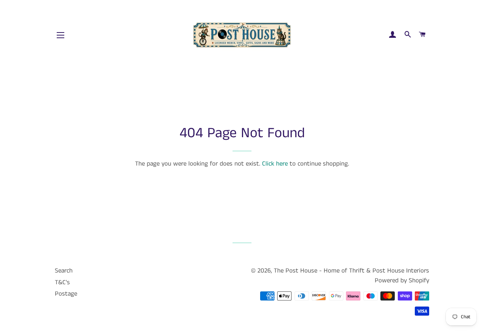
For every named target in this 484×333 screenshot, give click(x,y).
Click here (275, 163)
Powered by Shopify (402, 280)
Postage (66, 293)
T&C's (62, 282)
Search (64, 270)
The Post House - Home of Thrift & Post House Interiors (351, 270)
